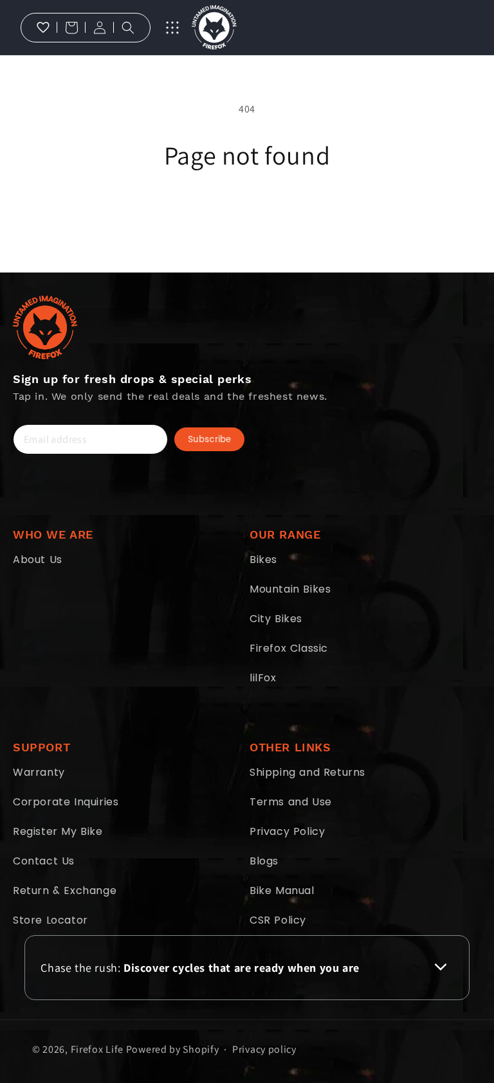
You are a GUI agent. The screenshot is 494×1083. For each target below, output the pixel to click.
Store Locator (50, 920)
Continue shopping (247, 212)
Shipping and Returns (307, 772)
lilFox (263, 677)
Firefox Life (97, 1049)
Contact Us (44, 861)
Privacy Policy (287, 831)
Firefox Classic (289, 648)
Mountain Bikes (290, 589)
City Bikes (276, 618)
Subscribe (209, 439)
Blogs (264, 861)
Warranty (39, 772)
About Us (37, 559)
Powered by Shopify (172, 1049)
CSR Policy (278, 920)
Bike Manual (282, 890)
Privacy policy (264, 1049)
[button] (71, 27)
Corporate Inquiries (65, 801)
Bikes (263, 559)
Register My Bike (58, 831)
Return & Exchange (64, 890)
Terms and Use (291, 801)
